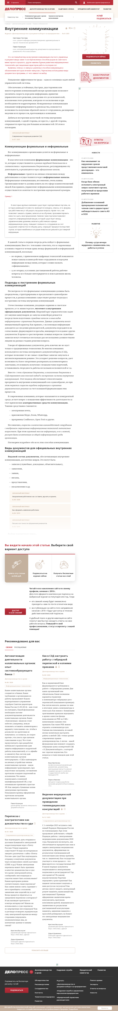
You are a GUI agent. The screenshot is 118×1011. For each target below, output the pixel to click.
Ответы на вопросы (98, 988)
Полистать (96, 63)
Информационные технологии (18, 686)
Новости (93, 993)
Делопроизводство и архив (42, 9)
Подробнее (73, 1009)
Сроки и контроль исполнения (56, 17)
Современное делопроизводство (19, 835)
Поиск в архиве (96, 980)
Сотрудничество (41, 988)
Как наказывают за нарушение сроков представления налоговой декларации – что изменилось (94, 167)
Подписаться (16, 990)
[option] (36, 17)
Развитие (107, 9)
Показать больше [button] (40, 950)
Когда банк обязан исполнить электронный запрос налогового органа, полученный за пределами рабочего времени (94, 187)
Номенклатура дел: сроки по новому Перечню (35, 17)
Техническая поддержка (45, 997)
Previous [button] (23, 17)
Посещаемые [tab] (20, 647)
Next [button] (73, 17)
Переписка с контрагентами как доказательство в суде (19, 820)
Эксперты (94, 984)
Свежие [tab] (9, 647)
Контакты (39, 993)
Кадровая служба (66, 9)
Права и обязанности (40, 24)
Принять (104, 1008)
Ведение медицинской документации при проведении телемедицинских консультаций (56, 802)
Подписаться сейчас (96, 57)
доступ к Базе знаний (15, 611)
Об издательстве (42, 980)
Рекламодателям (42, 984)
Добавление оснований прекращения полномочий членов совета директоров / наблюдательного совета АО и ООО (95, 208)
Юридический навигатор (89, 9)
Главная (7, 24)
